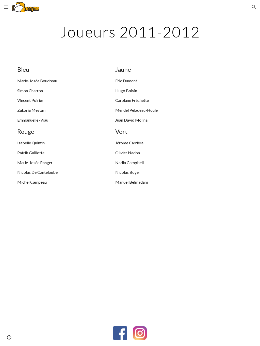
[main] (129, 31)
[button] (6, 7)
